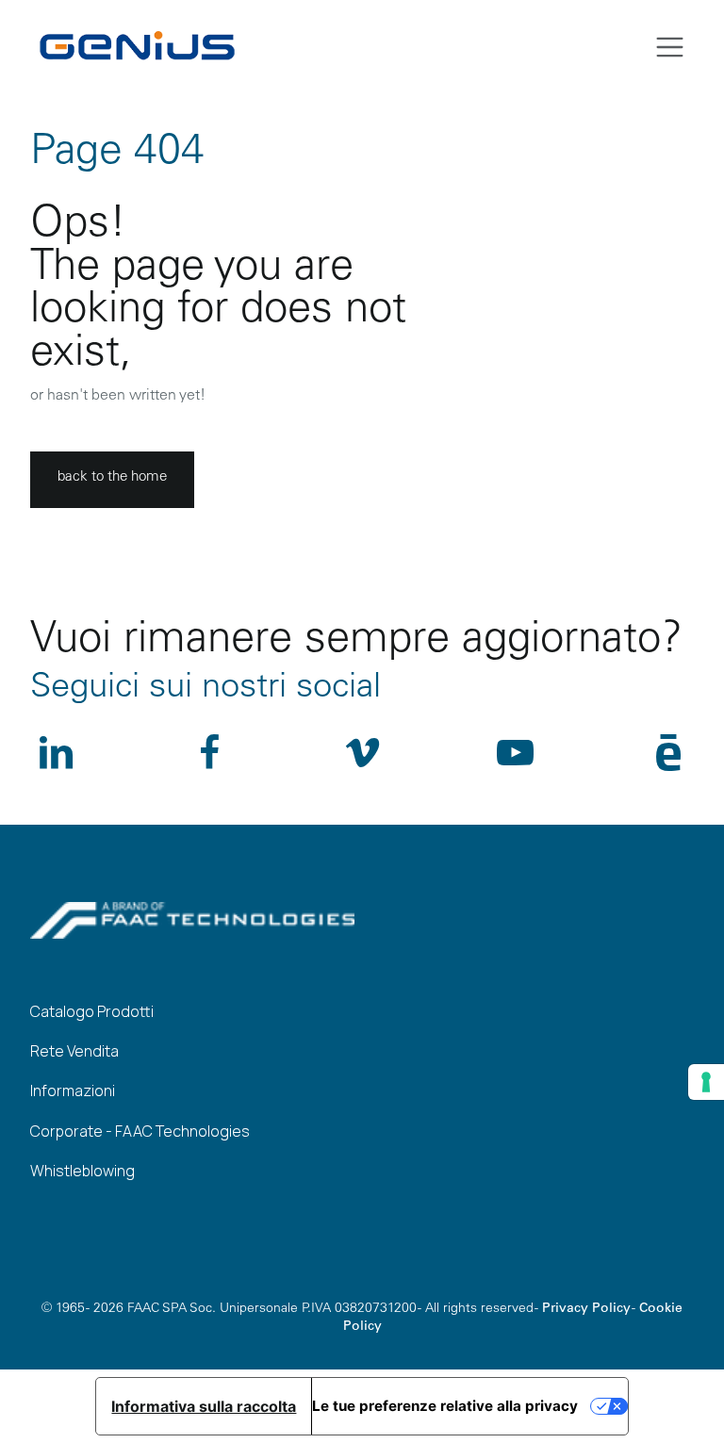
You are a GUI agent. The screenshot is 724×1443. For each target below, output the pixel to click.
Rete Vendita (74, 1051)
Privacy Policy (586, 1309)
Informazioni (72, 1090)
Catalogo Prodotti (92, 1011)
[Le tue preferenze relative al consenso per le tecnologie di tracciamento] (706, 1082)
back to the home (112, 477)
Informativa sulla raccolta (203, 1406)
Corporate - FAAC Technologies (140, 1131)
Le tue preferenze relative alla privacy (445, 1406)
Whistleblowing (82, 1170)
